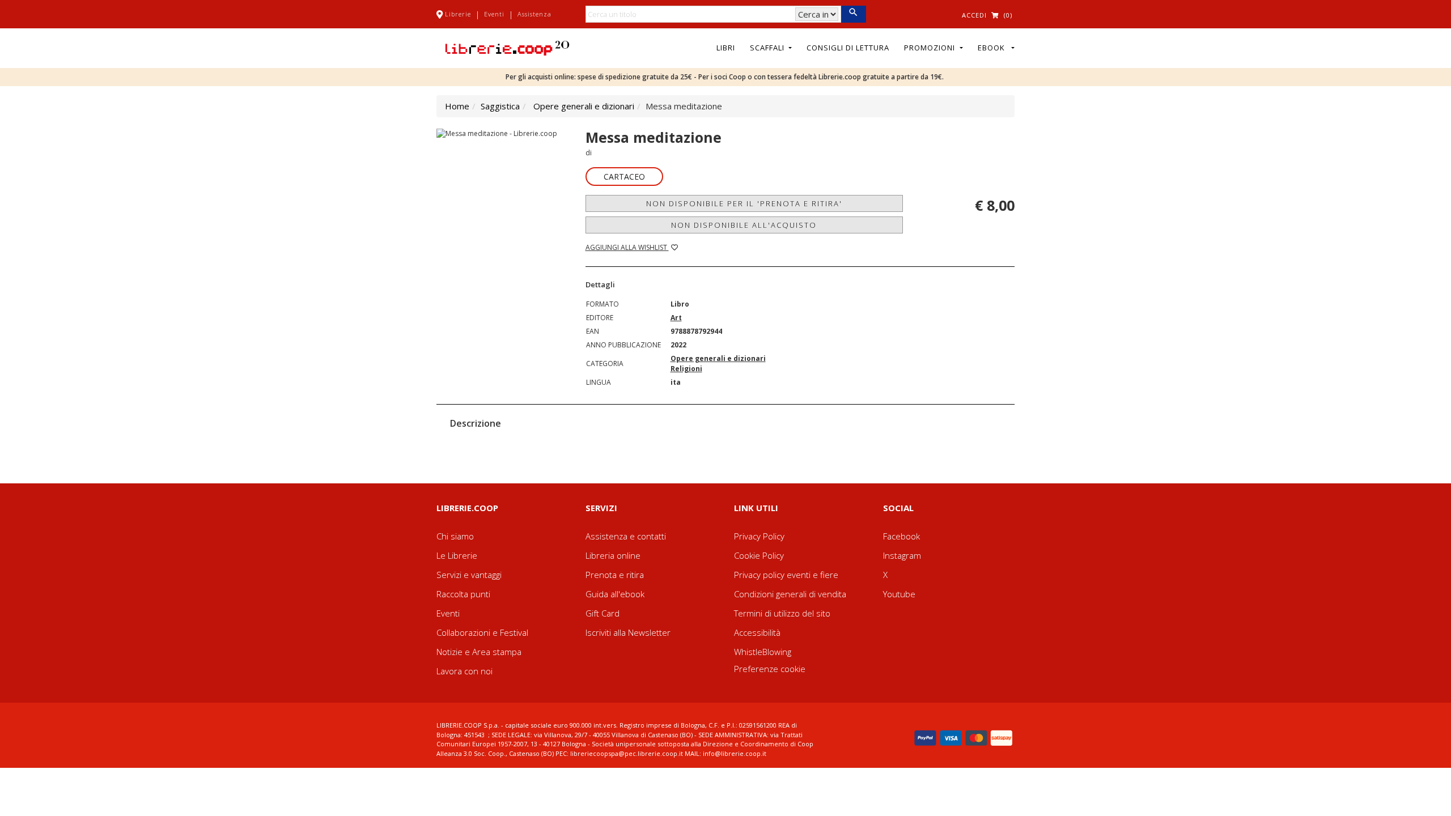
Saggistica (500, 106)
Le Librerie (456, 555)
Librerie (458, 14)
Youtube (899, 594)
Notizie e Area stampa (478, 651)
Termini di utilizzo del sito (782, 613)
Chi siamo (455, 536)
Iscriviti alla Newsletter (628, 632)
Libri (725, 47)
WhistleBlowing (762, 651)
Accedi (974, 15)
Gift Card (603, 613)
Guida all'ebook (615, 594)
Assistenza (534, 14)
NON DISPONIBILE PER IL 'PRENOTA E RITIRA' (744, 203)
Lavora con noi (464, 671)
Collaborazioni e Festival (482, 632)
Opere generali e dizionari (583, 106)
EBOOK (993, 47)
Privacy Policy (759, 536)
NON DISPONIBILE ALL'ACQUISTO (744, 225)
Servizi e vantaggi (469, 574)
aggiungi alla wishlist (627, 247)
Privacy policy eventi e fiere (786, 574)
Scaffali (768, 47)
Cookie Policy (759, 555)
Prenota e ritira (615, 574)
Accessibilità (757, 632)
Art (676, 317)
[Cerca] (853, 14)
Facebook (901, 536)
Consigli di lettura (848, 47)
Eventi (494, 14)
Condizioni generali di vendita (790, 594)
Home (457, 106)
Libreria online (613, 555)
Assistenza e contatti (626, 536)
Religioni (686, 368)
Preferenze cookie (769, 668)
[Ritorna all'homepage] (507, 47)
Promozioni (930, 47)
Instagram (902, 555)
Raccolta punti (463, 594)
